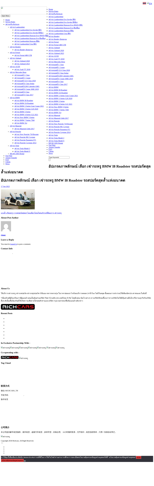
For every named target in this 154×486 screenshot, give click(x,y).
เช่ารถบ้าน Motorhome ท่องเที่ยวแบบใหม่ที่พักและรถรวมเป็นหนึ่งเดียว (35, 338)
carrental (3, 368)
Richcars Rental (7, 257)
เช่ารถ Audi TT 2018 (22, 69)
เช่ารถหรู (76, 376)
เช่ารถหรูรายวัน (121, 376)
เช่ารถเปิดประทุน (10, 380)
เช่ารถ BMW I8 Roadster (23, 100)
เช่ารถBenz (86, 371)
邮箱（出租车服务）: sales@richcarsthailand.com (22, 413)
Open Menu (5, 16)
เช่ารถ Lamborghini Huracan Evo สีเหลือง (30, 38)
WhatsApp (39, 4)
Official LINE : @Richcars (12, 262)
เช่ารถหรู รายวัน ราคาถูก (133, 376)
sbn (151, 368)
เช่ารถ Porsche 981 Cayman (24, 137)
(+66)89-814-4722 (16, 395)
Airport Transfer (11, 158)
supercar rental (14, 371)
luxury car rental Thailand (124, 368)
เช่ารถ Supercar (112, 371)
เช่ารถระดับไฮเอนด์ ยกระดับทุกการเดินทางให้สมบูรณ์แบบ (31, 318)
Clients (7, 162)
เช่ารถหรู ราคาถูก (100, 376)
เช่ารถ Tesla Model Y (22, 151)
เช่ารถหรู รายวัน (110, 376)
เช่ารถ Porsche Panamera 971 (25, 140)
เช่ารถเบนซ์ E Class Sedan (24, 84)
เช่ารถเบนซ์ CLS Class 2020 (25, 81)
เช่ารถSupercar (102, 371)
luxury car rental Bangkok (57, 368)
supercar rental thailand (25, 371)
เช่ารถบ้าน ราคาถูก (26, 376)
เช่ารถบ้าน (17, 376)
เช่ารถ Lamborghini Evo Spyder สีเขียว (28, 33)
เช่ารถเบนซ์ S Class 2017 (23, 95)
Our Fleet (8, 156)
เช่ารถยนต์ (42, 376)
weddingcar (35, 371)
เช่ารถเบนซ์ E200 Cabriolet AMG (26, 86)
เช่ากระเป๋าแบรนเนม (67, 371)
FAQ (7, 160)
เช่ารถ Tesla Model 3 (22, 148)
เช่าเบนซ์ (22, 381)
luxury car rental (37, 367)
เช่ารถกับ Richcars (12, 24)
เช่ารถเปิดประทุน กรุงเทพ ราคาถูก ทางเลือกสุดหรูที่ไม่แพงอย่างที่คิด (35, 335)
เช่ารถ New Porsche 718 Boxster (26, 134)
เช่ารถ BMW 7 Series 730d (24, 120)
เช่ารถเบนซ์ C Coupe (22, 78)
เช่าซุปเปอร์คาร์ (77, 371)
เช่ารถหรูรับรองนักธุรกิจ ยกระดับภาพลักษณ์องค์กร (27, 328)
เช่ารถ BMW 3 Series (22, 112)
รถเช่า (48, 371)
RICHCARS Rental (17, 154)
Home (7, 20)
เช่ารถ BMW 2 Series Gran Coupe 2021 (29, 106)
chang (3, 235)
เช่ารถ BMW (15, 98)
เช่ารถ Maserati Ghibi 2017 (24, 129)
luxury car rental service (104, 368)
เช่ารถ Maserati (15, 126)
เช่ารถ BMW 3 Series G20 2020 (26, 109)
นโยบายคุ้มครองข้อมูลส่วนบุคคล (12, 460)
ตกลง (138, 457)
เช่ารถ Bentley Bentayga (23, 50)
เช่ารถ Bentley (15, 47)
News (7, 164)
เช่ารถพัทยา (35, 376)
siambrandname (5, 371)
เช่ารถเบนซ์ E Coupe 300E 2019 (26, 89)
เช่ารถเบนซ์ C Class (22, 75)
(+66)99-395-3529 (31, 395)
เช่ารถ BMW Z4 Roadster (24, 103)
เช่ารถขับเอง (121, 371)
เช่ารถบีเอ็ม (9, 376)
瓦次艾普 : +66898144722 (12, 422)
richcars (139, 368)
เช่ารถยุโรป (49, 376)
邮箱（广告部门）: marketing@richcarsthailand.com (23, 418)
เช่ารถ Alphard (15, 58)
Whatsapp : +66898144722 (12, 284)
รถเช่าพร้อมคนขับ (55, 371)
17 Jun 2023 (5, 186)
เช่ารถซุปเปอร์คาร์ (134, 371)
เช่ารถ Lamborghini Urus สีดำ (25, 44)
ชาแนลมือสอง (42, 371)
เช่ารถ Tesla (14, 146)
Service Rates (10, 22)
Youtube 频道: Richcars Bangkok (14, 408)
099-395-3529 (19, 253)
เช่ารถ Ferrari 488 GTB (23, 55)
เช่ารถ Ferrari (15, 53)
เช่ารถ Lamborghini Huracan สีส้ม (27, 41)
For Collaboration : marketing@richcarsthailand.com (22, 279)
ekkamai (17, 368)
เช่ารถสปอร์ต (62, 376)
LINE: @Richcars (25, 4)
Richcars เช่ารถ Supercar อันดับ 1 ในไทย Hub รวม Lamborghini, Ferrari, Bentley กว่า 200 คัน (45, 322)
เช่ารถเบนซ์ (146, 376)
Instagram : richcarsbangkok (12, 266)
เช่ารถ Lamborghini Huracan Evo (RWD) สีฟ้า (31, 36)
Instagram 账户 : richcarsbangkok (15, 404)
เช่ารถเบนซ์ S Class (21, 92)
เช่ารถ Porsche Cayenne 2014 (25, 143)
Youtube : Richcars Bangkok (12, 270)
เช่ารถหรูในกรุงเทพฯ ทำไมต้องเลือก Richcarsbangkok (28, 325)
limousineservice (24, 368)
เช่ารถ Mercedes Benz (18, 72)
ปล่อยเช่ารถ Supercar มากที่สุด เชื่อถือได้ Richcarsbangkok (30, 331)
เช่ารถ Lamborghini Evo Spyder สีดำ (28, 30)
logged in (13, 244)
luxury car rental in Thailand (75, 368)
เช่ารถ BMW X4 (20, 123)
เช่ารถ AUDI (15, 67)
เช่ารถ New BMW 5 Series (24, 117)
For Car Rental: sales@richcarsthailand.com (19, 275)
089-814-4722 (9, 3)
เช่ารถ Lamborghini (17, 27)
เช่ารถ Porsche (15, 132)
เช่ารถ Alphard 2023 (22, 64)
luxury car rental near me (90, 368)
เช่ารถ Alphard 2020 (22, 61)
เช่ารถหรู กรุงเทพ (89, 376)
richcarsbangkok (145, 368)
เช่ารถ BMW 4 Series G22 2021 (26, 115)
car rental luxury (10, 368)
